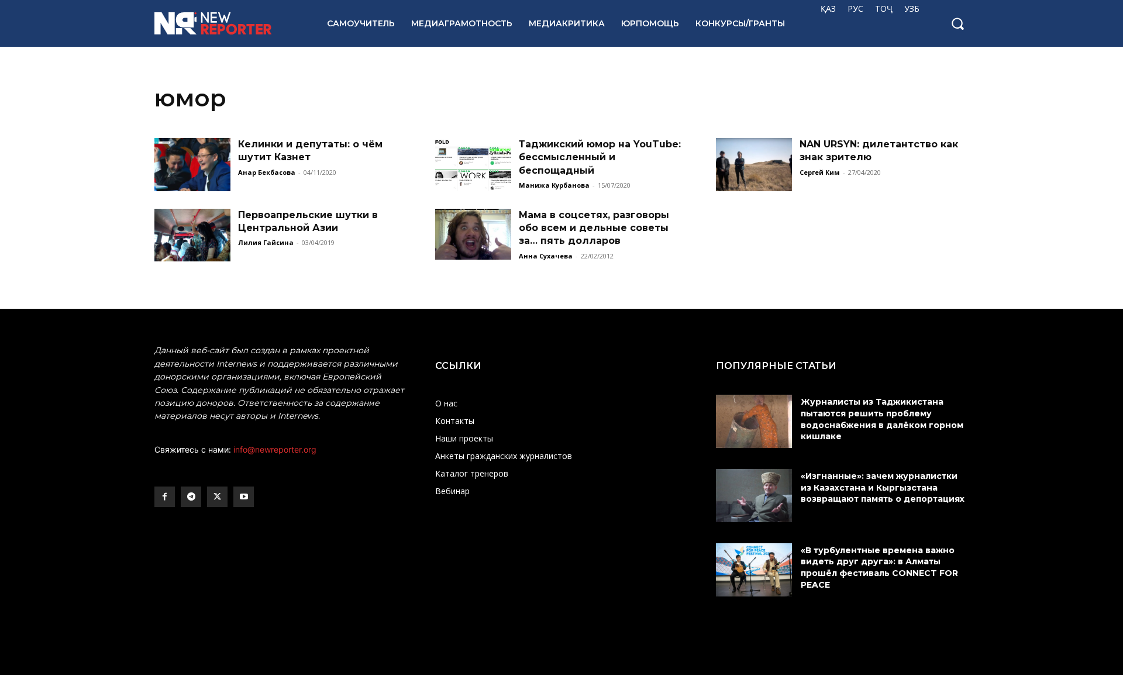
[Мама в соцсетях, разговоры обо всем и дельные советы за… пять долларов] (473, 235)
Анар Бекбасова (266, 172)
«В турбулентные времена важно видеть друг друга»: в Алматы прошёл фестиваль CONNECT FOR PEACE (879, 567)
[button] (957, 23)
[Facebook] (164, 497)
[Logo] (227, 23)
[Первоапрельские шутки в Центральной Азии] (192, 235)
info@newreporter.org (274, 449)
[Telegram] (191, 497)
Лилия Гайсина (266, 242)
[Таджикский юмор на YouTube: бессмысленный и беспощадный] (473, 164)
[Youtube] (243, 497)
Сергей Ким (820, 172)
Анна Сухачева (546, 255)
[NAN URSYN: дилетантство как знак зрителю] (754, 164)
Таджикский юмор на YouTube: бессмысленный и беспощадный (600, 157)
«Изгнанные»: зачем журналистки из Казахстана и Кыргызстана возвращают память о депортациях (884, 487)
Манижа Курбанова (554, 185)
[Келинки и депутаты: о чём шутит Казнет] (192, 164)
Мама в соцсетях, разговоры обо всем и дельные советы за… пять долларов (594, 228)
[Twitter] (217, 497)
